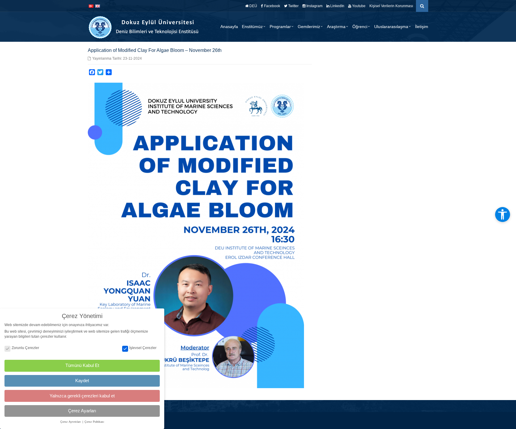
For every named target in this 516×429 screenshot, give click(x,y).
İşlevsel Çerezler (142, 348)
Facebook (271, 6)
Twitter (293, 6)
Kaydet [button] (82, 380)
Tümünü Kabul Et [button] (82, 365)
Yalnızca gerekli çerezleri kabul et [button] (82, 395)
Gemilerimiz (309, 26)
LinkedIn (336, 6)
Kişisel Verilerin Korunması (391, 6)
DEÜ (252, 6)
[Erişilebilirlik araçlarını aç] (502, 214)
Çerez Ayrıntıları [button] (71, 421)
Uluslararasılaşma (391, 26)
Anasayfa (229, 26)
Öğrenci (359, 26)
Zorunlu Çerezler (25, 348)
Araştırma (336, 26)
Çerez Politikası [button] (94, 421)
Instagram (313, 6)
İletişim (421, 26)
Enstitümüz (252, 26)
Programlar (280, 26)
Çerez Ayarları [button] (82, 410)
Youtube (358, 6)
